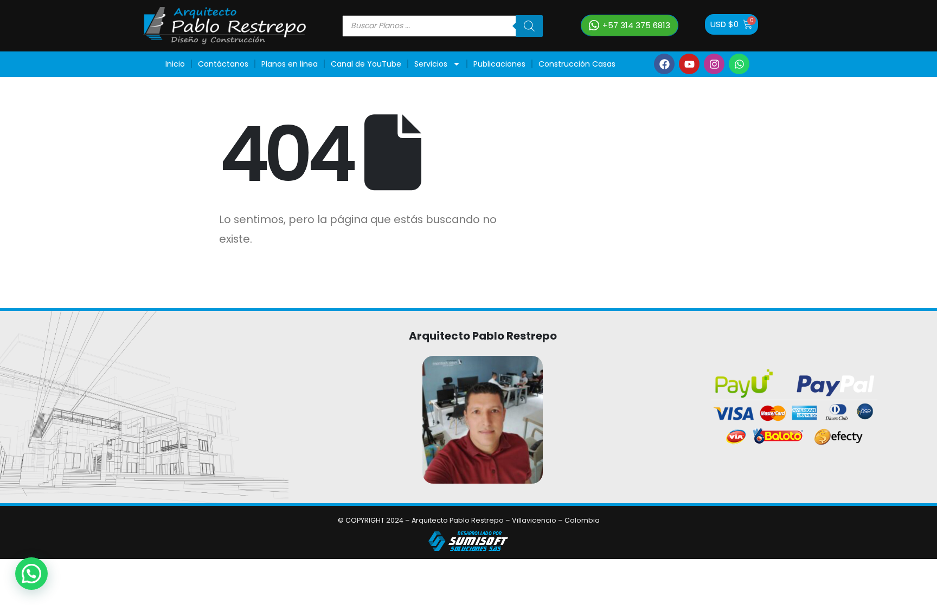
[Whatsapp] (739, 64)
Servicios (430, 63)
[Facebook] (664, 64)
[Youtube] (689, 64)
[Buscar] (529, 26)
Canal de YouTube (366, 63)
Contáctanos (223, 63)
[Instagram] (714, 64)
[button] (31, 573)
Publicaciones (499, 63)
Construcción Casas (576, 63)
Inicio (175, 63)
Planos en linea (289, 63)
